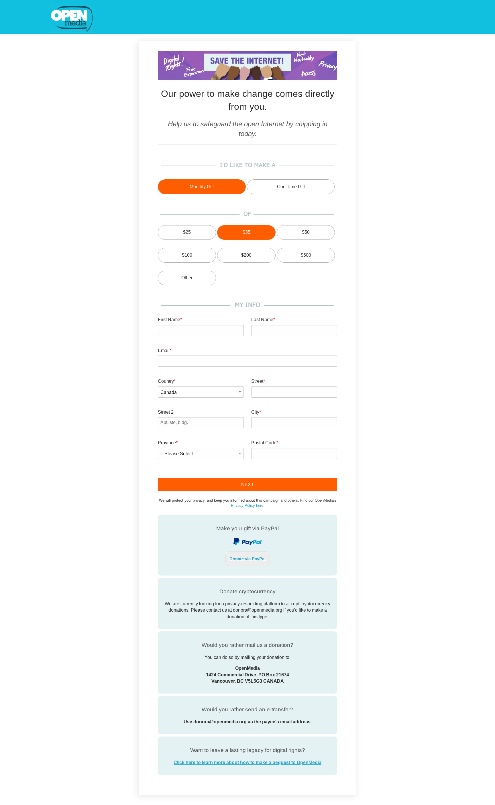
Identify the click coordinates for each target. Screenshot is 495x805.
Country (166, 381)
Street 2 (166, 412)
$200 (246, 255)
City (255, 412)
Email (164, 350)
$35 (246, 232)
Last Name (262, 319)
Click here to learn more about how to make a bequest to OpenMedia (247, 762)
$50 (306, 232)
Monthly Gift (202, 186)
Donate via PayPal (247, 558)
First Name (169, 319)
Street (257, 381)
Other (186, 277)
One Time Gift (291, 186)
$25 (187, 232)
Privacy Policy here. (247, 505)
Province (167, 442)
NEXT (247, 484)
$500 (306, 255)
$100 (187, 255)
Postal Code (263, 442)
